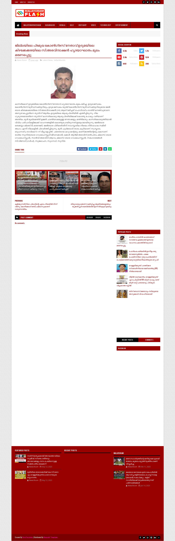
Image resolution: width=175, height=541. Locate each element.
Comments (149, 340)
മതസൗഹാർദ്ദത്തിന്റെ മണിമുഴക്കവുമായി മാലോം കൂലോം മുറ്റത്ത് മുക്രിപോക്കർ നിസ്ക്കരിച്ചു (143, 461)
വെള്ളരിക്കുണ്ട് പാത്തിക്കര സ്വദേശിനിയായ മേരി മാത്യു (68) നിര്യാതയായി (143, 268)
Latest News (48, 60)
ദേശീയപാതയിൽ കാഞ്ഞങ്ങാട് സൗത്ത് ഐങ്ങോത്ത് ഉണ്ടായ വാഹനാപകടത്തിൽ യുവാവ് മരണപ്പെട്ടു (135, 241)
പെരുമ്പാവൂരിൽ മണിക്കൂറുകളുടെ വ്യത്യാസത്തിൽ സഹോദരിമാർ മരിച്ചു (90, 184)
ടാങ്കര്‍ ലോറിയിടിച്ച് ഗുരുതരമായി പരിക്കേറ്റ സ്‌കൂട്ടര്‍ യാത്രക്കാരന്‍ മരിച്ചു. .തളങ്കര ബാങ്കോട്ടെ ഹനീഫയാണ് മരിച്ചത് (63, 184)
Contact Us (31, 2)
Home (16, 2)
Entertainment (121, 25)
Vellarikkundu (59, 60)
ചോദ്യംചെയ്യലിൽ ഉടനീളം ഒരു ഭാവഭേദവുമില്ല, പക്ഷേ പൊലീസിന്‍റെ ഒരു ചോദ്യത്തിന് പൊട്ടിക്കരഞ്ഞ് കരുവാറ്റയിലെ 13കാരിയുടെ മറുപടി (138, 255)
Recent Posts (127, 340)
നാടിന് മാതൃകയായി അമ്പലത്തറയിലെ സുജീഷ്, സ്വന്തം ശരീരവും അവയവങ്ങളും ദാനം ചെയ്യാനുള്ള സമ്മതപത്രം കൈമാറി (43, 459)
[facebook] (143, 2)
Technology (105, 25)
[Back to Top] (158, 537)
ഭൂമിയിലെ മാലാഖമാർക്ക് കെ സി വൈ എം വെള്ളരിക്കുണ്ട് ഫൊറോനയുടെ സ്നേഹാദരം (42, 474)
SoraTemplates (28, 537)
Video (93, 25)
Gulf (72, 25)
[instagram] (155, 2)
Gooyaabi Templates (51, 537)
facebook (106, 217)
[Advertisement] (110, 13)
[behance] (158, 2)
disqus (98, 217)
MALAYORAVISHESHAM (32, 25)
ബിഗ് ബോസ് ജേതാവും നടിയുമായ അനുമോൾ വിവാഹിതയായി (143, 292)
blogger (90, 217)
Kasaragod (50, 25)
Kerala (62, 25)
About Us (23, 2)
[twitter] (147, 2)
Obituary (82, 25)
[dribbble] (151, 2)
